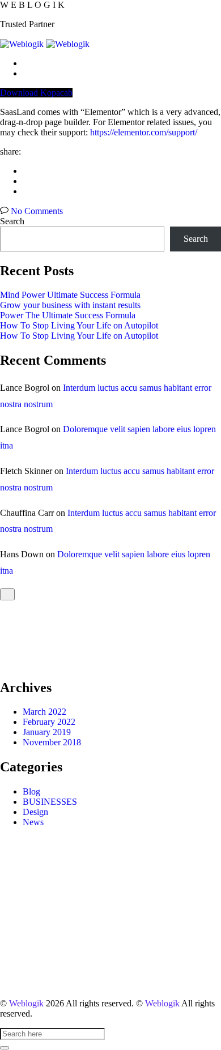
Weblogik (26, 1003)
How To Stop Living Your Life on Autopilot (79, 325)
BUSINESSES (50, 801)
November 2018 (52, 742)
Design (35, 812)
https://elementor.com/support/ (143, 132)
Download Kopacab (36, 92)
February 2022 (49, 722)
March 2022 (44, 711)
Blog (31, 791)
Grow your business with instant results (70, 305)
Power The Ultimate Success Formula (67, 315)
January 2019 (47, 732)
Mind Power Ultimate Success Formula (70, 295)
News (33, 822)
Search (12, 221)
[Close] (7, 594)
